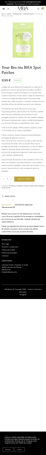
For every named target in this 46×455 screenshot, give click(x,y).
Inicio (3, 14)
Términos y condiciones (10, 247)
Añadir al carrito (24, 179)
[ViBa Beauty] (23, 9)
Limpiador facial (28, 14)
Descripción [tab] (6, 205)
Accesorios (12, 186)
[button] (8, 196)
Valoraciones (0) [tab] (8, 207)
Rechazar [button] (8, 449)
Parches (7, 188)
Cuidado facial (17, 14)
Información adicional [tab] (24, 205)
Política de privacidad (9, 253)
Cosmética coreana (22, 186)
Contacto (5, 256)
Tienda (9, 14)
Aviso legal (5, 244)
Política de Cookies (8, 250)
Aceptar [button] (19, 449)
